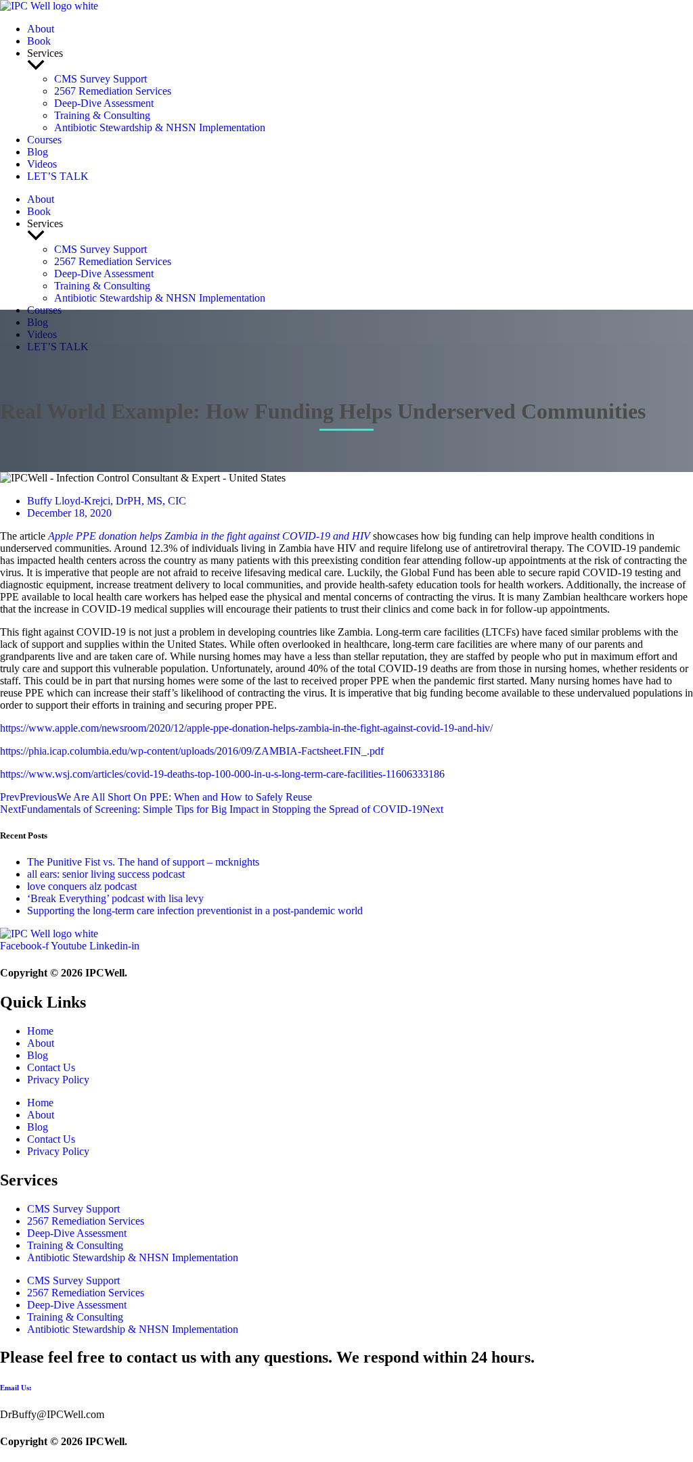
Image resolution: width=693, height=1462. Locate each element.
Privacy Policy (58, 1079)
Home (40, 1031)
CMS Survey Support (100, 79)
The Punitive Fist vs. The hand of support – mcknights (143, 862)
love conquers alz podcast (82, 886)
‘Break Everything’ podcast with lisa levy (115, 898)
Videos (42, 164)
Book (39, 41)
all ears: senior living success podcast (106, 874)
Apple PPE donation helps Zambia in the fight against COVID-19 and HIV (209, 536)
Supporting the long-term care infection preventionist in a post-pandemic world (195, 910)
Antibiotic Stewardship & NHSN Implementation (159, 127)
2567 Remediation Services (112, 91)
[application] (360, 66)
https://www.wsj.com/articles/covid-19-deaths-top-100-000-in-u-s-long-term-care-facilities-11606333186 (222, 774)
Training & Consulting (102, 115)
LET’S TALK (58, 176)
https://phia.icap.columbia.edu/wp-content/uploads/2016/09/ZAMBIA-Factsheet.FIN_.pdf (192, 751)
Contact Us (51, 1067)
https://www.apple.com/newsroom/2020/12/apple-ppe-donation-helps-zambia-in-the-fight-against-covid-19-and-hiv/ (246, 728)
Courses (44, 139)
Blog (37, 152)
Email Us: (16, 1388)
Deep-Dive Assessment (104, 103)
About (40, 28)
